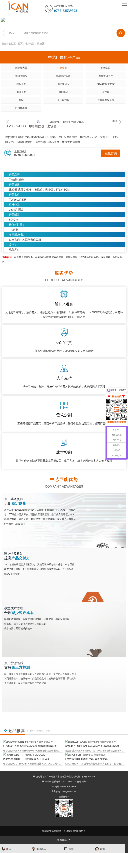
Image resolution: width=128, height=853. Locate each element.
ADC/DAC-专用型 (106, 83)
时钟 (21, 100)
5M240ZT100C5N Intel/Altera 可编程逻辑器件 (92, 746)
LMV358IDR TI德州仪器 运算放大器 (86, 759)
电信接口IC (63, 83)
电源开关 (21, 92)
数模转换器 (21, 108)
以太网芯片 (63, 100)
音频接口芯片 (106, 75)
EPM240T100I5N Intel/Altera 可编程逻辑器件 (29, 746)
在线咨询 (111, 153)
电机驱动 (63, 92)
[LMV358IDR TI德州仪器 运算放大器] (95, 754)
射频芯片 (105, 67)
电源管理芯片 (63, 75)
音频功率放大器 (106, 100)
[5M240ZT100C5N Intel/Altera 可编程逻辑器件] (95, 741)
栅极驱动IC (21, 75)
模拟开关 (21, 83)
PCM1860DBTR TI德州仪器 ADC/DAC (26, 759)
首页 (20, 43)
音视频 (105, 92)
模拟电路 (30, 43)
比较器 (40, 43)
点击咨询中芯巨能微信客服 (25, 239)
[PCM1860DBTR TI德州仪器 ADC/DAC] (32, 754)
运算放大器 (21, 67)
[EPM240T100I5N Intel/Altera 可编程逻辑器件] (32, 741)
